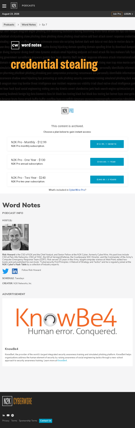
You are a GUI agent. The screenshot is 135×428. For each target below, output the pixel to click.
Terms (14, 420)
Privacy (5, 420)
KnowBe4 (62, 360)
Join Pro (117, 14)
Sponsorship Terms (28, 420)
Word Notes (21, 205)
